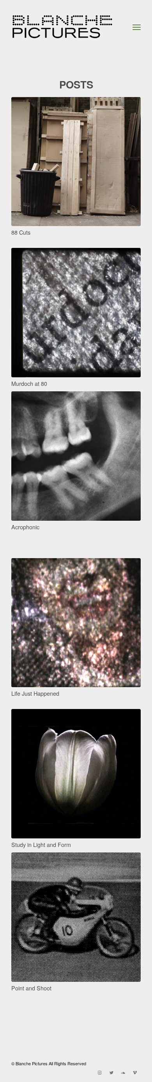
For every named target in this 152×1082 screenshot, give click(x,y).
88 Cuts (20, 232)
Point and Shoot (31, 988)
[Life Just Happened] (76, 623)
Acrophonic (25, 527)
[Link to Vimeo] (135, 1072)
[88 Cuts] (76, 161)
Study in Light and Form (41, 844)
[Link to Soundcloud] (123, 1072)
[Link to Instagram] (100, 1072)
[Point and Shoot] (76, 917)
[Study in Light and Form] (76, 773)
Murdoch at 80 (29, 383)
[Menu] (137, 27)
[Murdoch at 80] (76, 312)
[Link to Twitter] (111, 1072)
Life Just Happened (35, 693)
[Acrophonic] (76, 456)
